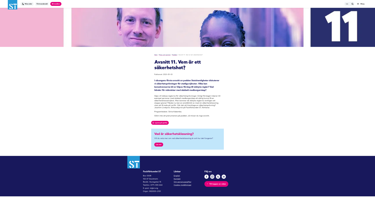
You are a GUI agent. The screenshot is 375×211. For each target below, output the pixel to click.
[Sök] (352, 4)
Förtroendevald (42, 4)
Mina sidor (28, 4)
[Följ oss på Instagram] (212, 177)
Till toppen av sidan (217, 184)
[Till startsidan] (12, 4)
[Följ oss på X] (218, 177)
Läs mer (159, 144)
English (177, 176)
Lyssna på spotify (161, 123)
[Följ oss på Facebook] (206, 177)
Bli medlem (56, 4)
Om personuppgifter (182, 182)
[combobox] (348, 3)
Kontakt (177, 179)
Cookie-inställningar (182, 185)
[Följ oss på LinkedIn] (224, 177)
